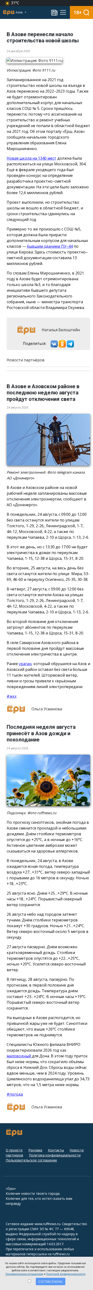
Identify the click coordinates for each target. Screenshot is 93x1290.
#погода (15, 1094)
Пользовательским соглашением (24, 1274)
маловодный (19, 1056)
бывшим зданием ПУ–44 (50, 246)
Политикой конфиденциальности (65, 1274)
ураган (25, 663)
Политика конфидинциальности (55, 1155)
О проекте (14, 1150)
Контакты (56, 1150)
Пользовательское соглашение (31, 1160)
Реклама (35, 1150)
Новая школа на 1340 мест (31, 158)
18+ (78, 12)
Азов (19, 12)
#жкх (11, 696)
